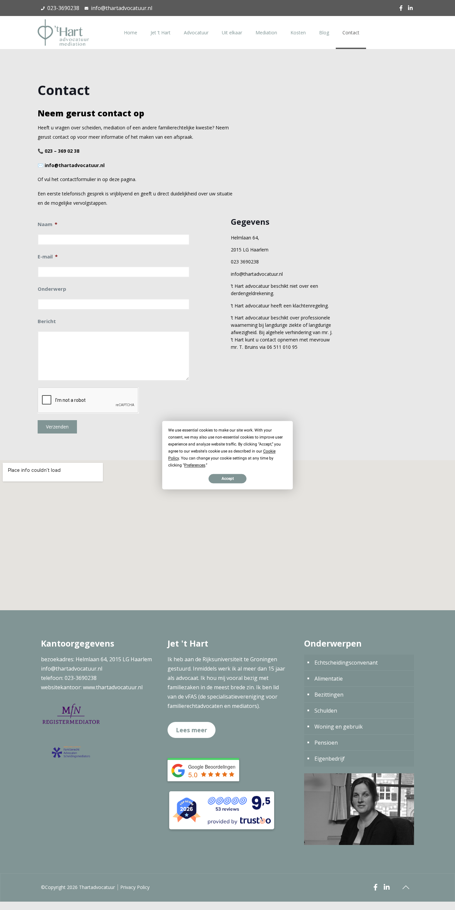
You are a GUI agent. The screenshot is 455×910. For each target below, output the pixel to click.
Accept (228, 478)
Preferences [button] (194, 465)
